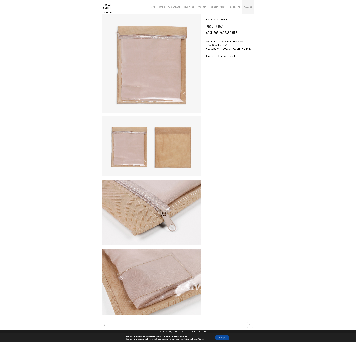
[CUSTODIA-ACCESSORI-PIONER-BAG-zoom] (151, 247)
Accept (222, 337)
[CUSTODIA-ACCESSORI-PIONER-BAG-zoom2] (151, 316)
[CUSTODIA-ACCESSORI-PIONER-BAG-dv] (151, 114)
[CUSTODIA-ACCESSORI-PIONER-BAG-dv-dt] (151, 177)
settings (199, 339)
